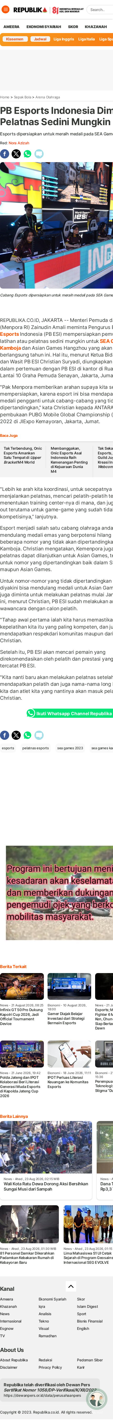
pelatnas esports (35, 748)
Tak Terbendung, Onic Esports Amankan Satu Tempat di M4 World (23, 455)
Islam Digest (87, 1306)
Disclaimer (8, 1367)
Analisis (45, 1314)
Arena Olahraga (47, 97)
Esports (10, 334)
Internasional (10, 1321)
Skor (81, 1299)
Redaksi (45, 1360)
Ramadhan (47, 1336)
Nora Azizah (19, 143)
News (5, 1314)
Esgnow (7, 1328)
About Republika (14, 1360)
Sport (81, 1314)
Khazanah (8, 1306)
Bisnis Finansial (89, 1321)
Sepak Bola (22, 97)
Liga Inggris (64, 39)
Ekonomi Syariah (44, 26)
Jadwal (40, 39)
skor (73, 26)
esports (8, 748)
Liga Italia (86, 39)
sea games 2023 (70, 748)
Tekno (44, 1321)
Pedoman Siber (89, 1360)
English (83, 1328)
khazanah (96, 26)
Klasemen (14, 39)
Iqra (42, 1306)
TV (2, 1336)
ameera (11, 26)
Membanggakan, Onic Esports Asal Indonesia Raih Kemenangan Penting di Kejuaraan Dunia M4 (69, 460)
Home (4, 97)
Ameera (6, 1299)
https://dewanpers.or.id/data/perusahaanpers (42, 1395)
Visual (44, 1328)
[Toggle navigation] (5, 9)
